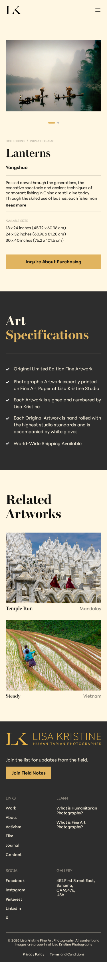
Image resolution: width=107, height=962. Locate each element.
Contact (14, 854)
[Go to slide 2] (58, 123)
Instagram (15, 889)
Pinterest (14, 899)
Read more (16, 205)
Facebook (15, 880)
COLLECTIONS (15, 141)
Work (11, 808)
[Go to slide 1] (51, 123)
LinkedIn (13, 908)
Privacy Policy (33, 954)
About (11, 817)
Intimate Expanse (42, 141)
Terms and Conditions (67, 954)
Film (9, 836)
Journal (12, 845)
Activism (13, 826)
